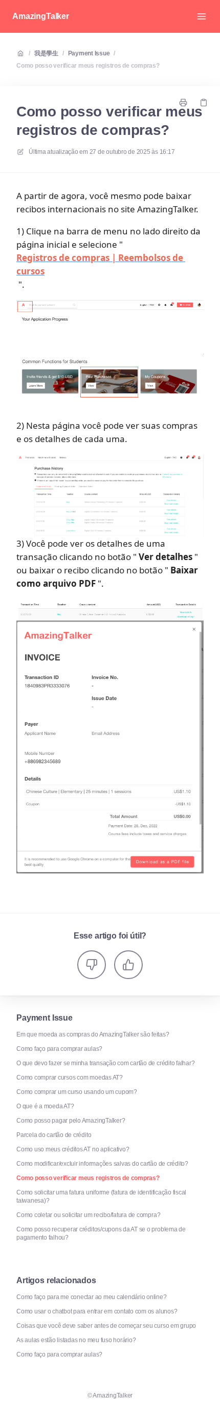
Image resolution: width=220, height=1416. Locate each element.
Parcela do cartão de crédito (53, 1135)
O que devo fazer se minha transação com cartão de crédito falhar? (105, 1063)
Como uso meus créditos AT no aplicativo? (72, 1149)
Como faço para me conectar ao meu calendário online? (91, 1297)
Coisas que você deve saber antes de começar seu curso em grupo (106, 1325)
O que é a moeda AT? (45, 1106)
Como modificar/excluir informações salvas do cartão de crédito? (102, 1163)
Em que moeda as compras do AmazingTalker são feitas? (92, 1034)
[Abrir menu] (201, 16)
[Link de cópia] (203, 102)
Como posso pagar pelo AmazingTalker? (70, 1120)
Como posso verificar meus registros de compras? (88, 65)
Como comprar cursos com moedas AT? (69, 1077)
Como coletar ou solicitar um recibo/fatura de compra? (88, 1215)
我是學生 (46, 53)
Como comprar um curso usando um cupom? (76, 1091)
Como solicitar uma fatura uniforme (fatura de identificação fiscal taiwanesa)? (101, 1196)
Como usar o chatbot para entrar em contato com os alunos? (96, 1311)
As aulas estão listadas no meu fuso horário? (76, 1340)
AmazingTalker (40, 16)
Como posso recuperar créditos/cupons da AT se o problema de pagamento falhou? (101, 1233)
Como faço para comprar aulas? (59, 1048)
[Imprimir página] (183, 102)
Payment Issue (89, 53)
